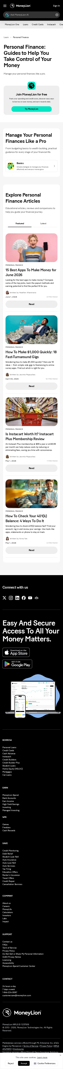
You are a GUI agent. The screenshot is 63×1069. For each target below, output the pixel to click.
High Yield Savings (10, 804)
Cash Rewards (8, 830)
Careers (6, 906)
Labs (4, 918)
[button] (44, 1063)
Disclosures (18, 1049)
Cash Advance (8, 753)
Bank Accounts (9, 798)
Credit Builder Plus (11, 762)
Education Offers (10, 872)
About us (6, 903)
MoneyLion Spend (10, 795)
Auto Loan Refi (9, 863)
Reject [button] (11, 1063)
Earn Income (8, 801)
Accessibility (8, 963)
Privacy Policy (8, 951)
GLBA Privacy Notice (11, 957)
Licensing (6, 960)
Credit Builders (9, 759)
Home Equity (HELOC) (12, 769)
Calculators (7, 912)
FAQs (4, 944)
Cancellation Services (12, 884)
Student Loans (9, 765)
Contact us (7, 941)
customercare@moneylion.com (16, 995)
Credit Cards (8, 750)
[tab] (19, 223)
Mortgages (7, 772)
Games (5, 824)
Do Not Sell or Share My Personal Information (23, 954)
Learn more (42, 1057)
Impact (5, 921)
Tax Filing (6, 869)
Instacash (6, 756)
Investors (6, 915)
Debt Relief (7, 853)
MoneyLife (7, 909)
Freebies (6, 827)
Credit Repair (8, 881)
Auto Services (8, 866)
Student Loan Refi (10, 857)
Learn (6, 37)
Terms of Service (30, 1046)
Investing (6, 807)
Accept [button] (24, 1063)
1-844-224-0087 (9, 992)
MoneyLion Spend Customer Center (18, 966)
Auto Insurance (9, 860)
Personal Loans (9, 747)
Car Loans (6, 775)
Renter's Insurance (11, 875)
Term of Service (9, 948)
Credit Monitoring (10, 850)
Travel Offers (8, 878)
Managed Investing (10, 810)
